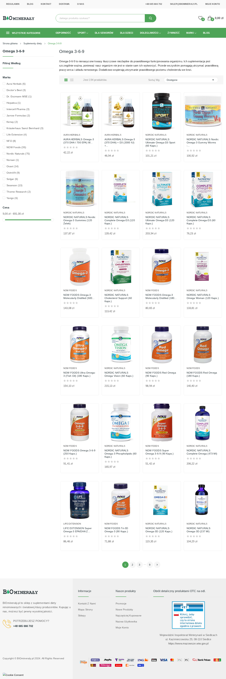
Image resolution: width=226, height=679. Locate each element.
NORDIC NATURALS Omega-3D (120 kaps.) (158, 530)
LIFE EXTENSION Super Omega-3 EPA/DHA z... (77, 530)
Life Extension (17, 134)
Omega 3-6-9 (13, 51)
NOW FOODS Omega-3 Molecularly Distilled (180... (161, 296)
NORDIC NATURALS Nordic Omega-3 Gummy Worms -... (203, 142)
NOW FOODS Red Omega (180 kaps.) (202, 374)
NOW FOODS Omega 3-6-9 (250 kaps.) (79, 452)
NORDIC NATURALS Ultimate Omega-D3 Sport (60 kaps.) (160, 142)
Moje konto (122, 627)
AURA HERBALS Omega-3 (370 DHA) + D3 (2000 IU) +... (120, 142)
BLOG (30, 4)
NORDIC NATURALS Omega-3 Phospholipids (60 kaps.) (121, 453)
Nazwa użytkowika (126, 621)
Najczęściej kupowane (128, 615)
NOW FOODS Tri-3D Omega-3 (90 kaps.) (116, 530)
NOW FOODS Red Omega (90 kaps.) (160, 374)
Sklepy (82, 615)
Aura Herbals (16, 83)
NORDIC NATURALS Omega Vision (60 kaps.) (119, 374)
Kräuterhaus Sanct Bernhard (25, 128)
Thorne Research (19, 191)
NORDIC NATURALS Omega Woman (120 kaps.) (203, 296)
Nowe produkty (124, 609)
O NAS (80, 4)
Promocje (121, 603)
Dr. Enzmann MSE (19, 96)
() (200, 18)
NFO (11, 141)
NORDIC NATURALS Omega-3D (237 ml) (198, 530)
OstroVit (13, 172)
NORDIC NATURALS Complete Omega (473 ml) (202, 452)
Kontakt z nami (87, 603)
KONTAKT (46, 4)
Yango (12, 198)
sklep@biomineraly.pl (184, 4)
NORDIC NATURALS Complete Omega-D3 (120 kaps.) (120, 220)
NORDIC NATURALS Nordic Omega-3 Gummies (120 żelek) (79, 220)
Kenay (12, 121)
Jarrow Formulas (18, 115)
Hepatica (14, 102)
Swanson (14, 185)
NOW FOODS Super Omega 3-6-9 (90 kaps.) (159, 452)
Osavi (13, 166)
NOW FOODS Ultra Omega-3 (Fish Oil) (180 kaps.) (79, 374)
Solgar (12, 179)
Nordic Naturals (18, 153)
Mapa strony (85, 609)
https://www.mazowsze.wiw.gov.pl (188, 643)
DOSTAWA (64, 4)
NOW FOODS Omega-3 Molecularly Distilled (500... (78, 296)
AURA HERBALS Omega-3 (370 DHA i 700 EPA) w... (78, 141)
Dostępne (191, 80)
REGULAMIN (12, 4)
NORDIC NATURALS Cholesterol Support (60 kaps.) (118, 298)
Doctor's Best (16, 90)
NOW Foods (16, 147)
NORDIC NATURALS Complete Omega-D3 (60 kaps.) (201, 220)
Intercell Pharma (18, 109)
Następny (157, 564)
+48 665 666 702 (153, 4)
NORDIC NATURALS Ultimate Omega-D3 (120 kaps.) (159, 220)
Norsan (13, 160)
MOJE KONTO (212, 4)
